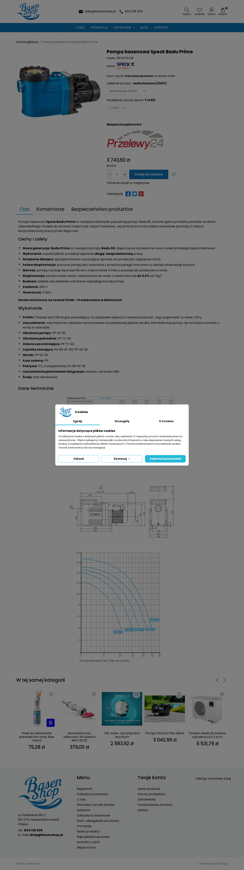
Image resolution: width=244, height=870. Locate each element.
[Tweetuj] (134, 193)
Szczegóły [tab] (122, 421)
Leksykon (84, 810)
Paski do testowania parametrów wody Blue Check (36, 737)
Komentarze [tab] (50, 209)
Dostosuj (120, 459)
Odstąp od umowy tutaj (213, 778)
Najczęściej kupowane (93, 837)
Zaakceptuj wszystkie (165, 459)
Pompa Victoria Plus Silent (164, 733)
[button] (187, 11)
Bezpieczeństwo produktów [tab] (102, 209)
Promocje (84, 826)
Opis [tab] (25, 209)
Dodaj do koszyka (149, 174)
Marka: (111, 66)
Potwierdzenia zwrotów (155, 805)
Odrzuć (78, 459)
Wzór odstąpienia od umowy (98, 821)
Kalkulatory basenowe (93, 815)
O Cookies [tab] (166, 421)
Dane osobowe (149, 789)
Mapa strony (86, 847)
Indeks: (111, 58)
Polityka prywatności (92, 794)
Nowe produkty (88, 831)
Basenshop (32, 863)
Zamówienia (147, 799)
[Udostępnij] (128, 193)
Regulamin (84, 789)
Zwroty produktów (151, 794)
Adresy (143, 810)
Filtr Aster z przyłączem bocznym (122, 735)
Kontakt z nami (88, 842)
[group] (58, 91)
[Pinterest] (141, 193)
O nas (81, 799)
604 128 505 (134, 11)
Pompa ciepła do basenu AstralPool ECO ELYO (207, 735)
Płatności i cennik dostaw (95, 805)
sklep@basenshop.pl (100, 11)
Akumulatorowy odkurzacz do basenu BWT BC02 (79, 737)
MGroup (223, 863)
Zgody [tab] (77, 421)
